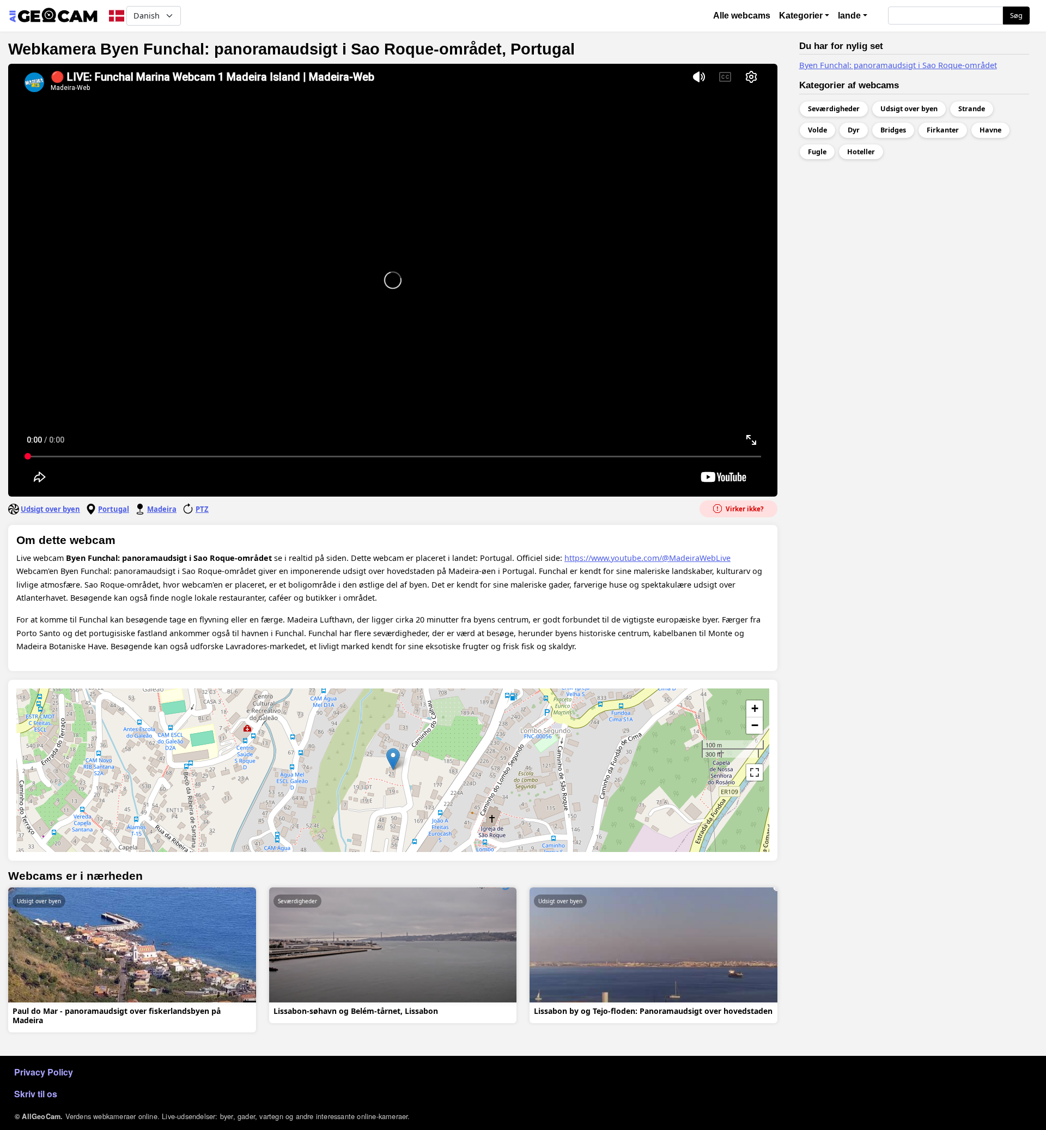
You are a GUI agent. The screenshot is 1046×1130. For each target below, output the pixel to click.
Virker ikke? (744, 509)
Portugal (113, 509)
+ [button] (754, 708)
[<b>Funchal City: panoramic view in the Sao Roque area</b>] (393, 759)
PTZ (202, 509)
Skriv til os (35, 1093)
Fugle (817, 151)
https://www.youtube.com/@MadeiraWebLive (647, 558)
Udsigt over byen (50, 509)
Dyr (854, 130)
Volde (817, 130)
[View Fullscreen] (754, 772)
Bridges (893, 130)
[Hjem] (53, 16)
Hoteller (861, 151)
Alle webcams (741, 15)
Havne (990, 130)
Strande (971, 108)
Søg (1016, 15)
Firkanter (943, 130)
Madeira (162, 509)
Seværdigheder (297, 901)
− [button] (754, 725)
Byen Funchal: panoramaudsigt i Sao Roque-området (898, 64)
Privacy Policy (43, 1072)
